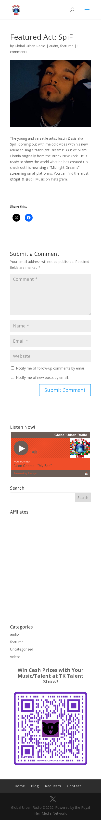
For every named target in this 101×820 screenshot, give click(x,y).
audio (53, 46)
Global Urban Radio (30, 46)
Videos (15, 656)
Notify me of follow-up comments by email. (50, 368)
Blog (35, 786)
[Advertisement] (50, 567)
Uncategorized (21, 649)
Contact (74, 786)
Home (20, 786)
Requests (53, 786)
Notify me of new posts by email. (42, 377)
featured (67, 46)
